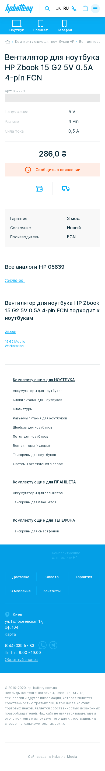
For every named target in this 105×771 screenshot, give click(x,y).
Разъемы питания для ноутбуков (40, 418)
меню (95, 8)
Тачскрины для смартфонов (36, 531)
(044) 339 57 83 (19, 645)
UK (58, 8)
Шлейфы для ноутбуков (32, 427)
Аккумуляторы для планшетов (38, 493)
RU (66, 8)
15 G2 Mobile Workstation (15, 343)
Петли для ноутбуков (30, 436)
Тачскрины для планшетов (34, 502)
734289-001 (15, 281)
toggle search (47, 8)
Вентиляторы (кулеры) (31, 446)
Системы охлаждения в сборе (38, 464)
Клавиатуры (23, 409)
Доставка (66, 188)
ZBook (10, 332)
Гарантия (84, 577)
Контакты (52, 591)
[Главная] (7, 42)
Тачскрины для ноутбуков (34, 455)
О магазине (20, 591)
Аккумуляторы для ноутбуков (37, 391)
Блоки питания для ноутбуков (37, 400)
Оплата (39, 189)
